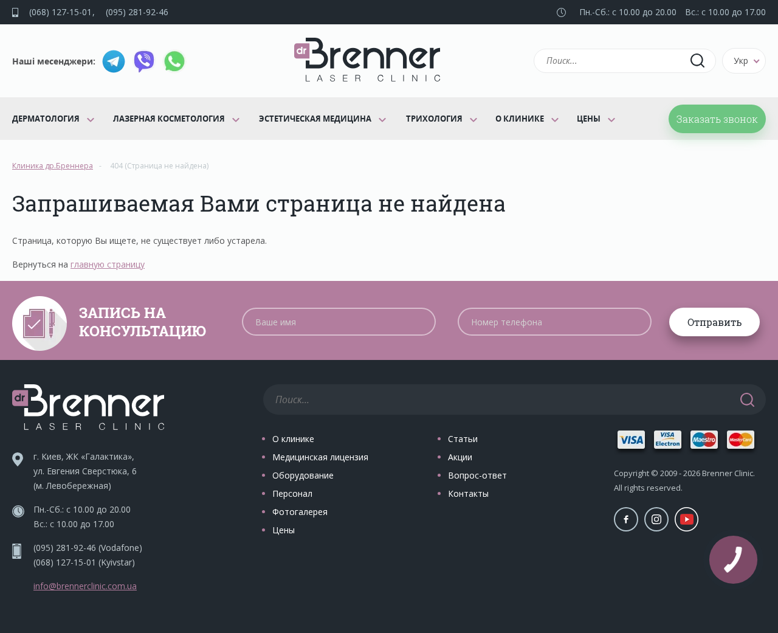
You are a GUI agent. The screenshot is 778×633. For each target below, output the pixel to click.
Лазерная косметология (169, 118)
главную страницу (108, 264)
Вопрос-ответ (477, 475)
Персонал (292, 493)
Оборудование (303, 475)
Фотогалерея (300, 511)
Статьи (463, 438)
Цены (589, 118)
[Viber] (144, 61)
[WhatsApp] (174, 61)
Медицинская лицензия (320, 457)
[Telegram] (114, 61)
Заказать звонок (717, 118)
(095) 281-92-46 (137, 12)
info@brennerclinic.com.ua (85, 586)
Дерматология (46, 118)
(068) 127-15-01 (60, 12)
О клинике (519, 118)
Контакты (468, 493)
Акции (460, 457)
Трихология (434, 118)
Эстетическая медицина (315, 118)
